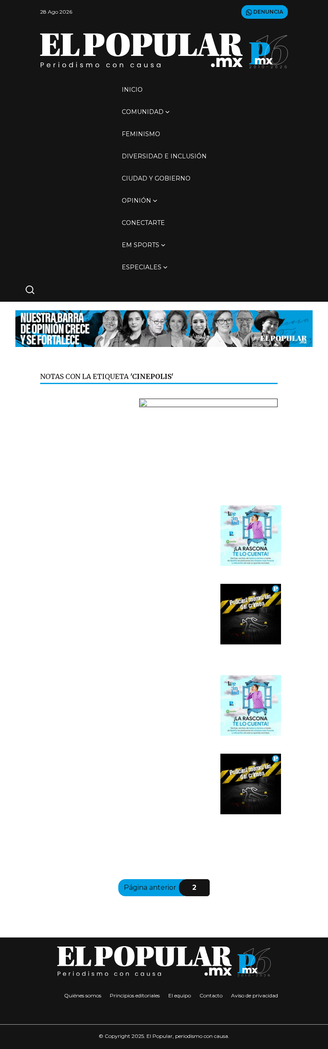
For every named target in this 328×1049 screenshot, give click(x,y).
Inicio (132, 89)
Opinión (136, 200)
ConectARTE (143, 223)
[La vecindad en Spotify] (250, 535)
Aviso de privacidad (254, 995)
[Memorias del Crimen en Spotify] (250, 614)
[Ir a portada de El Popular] (164, 50)
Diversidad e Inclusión (164, 156)
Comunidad (143, 112)
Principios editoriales (135, 995)
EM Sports (140, 245)
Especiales (141, 267)
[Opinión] (164, 328)
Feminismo (141, 134)
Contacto (211, 995)
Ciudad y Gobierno (156, 178)
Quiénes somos (82, 995)
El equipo (179, 995)
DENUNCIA (267, 12)
